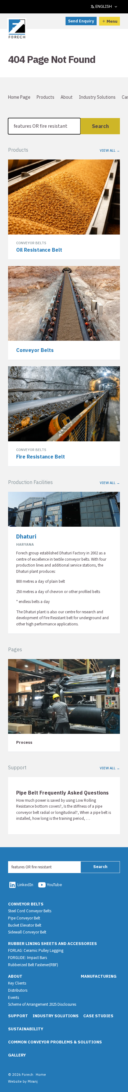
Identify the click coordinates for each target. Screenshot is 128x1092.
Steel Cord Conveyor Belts (29, 911)
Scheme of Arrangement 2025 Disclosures (42, 1004)
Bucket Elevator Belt (24, 925)
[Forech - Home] (17, 29)
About (67, 97)
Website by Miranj (23, 1081)
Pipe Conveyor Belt (24, 918)
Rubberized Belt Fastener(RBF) (33, 965)
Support (18, 1015)
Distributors (17, 990)
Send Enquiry (81, 21)
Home (41, 1074)
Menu (112, 21)
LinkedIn (25, 884)
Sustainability (25, 1029)
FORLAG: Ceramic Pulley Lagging (35, 950)
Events (13, 997)
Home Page (19, 97)
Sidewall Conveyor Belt (27, 932)
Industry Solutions (97, 97)
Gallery (17, 1055)
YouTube (54, 884)
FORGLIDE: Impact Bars (27, 958)
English (103, 6)
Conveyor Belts (25, 904)
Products (45, 97)
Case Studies (98, 1015)
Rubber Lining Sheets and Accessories (52, 943)
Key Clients (17, 983)
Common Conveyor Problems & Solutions (55, 1042)
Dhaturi (26, 536)
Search (100, 126)
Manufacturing (99, 976)
